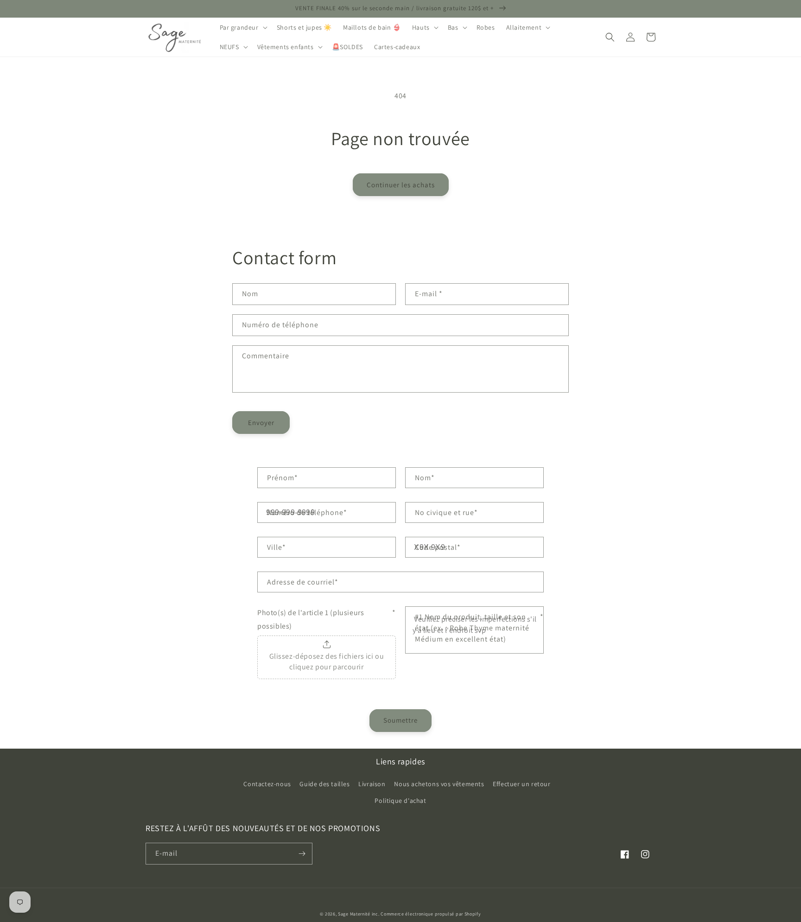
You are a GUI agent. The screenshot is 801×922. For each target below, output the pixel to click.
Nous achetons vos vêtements (439, 784)
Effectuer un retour (521, 784)
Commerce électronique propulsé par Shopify (431, 914)
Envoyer (261, 422)
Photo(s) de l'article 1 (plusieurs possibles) (326, 619)
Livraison (371, 784)
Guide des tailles (324, 784)
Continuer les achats (401, 184)
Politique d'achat (400, 800)
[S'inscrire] (302, 854)
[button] (242, 27)
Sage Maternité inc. (358, 914)
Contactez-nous (267, 784)
